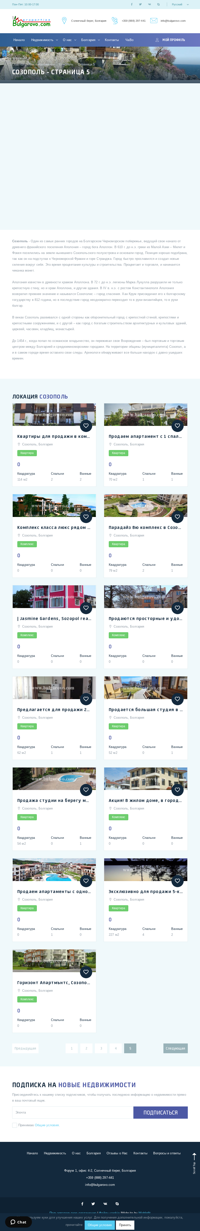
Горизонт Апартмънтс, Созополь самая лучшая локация (54, 982)
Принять (125, 1225)
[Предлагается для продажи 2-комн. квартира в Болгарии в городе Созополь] (54, 687)
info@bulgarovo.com (173, 20)
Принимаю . (39, 1125)
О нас (68, 40)
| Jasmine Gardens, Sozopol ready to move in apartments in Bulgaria (54, 618)
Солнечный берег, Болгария (88, 20)
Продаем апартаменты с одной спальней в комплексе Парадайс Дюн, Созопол (54, 891)
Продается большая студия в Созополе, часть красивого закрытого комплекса (146, 709)
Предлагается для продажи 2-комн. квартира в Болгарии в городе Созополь (54, 709)
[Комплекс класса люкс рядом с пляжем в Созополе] (54, 505)
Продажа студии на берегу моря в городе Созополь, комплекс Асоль (54, 800)
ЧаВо (129, 40)
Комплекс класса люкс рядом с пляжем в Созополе (54, 527)
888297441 (114, 21)
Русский (177, 4)
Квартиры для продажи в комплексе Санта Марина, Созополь (54, 436)
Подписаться (160, 1112)
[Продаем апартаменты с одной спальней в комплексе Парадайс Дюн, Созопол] (54, 869)
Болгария (88, 40)
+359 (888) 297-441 (134, 20)
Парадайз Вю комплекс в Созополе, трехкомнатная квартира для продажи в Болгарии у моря (146, 527)
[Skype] (158, 4)
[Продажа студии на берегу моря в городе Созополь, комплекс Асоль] (54, 779)
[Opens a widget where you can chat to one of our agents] (18, 1222)
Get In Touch (63, 21)
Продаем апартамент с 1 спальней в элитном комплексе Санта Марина (146, 436)
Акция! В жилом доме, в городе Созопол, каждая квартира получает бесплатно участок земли (146, 800)
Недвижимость (43, 40)
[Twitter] (140, 4)
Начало (19, 40)
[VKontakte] (149, 4)
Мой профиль (173, 40)
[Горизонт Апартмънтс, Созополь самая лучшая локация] (54, 960)
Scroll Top (194, 1167)
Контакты (112, 40)
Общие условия (47, 1125)
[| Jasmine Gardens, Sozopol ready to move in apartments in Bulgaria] (54, 596)
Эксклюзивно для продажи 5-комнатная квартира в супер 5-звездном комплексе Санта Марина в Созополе (146, 891)
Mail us (153, 21)
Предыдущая (25, 1048)
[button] (86, 426)
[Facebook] (132, 4)
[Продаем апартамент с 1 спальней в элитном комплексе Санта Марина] (145, 414)
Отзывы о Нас (117, 1153)
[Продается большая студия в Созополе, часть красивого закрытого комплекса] (145, 687)
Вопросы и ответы (166, 1153)
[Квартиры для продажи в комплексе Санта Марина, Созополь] (54, 414)
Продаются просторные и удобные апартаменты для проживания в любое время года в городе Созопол (146, 618)
